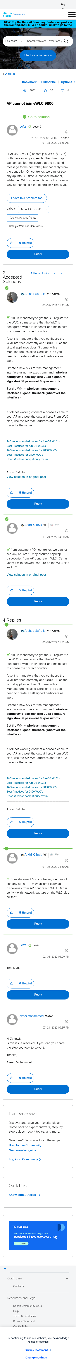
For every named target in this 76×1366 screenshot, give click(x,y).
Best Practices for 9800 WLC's (25, 455)
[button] (12, 243)
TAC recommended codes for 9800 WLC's (32, 450)
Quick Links (15, 1278)
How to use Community (25, 1145)
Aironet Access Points (33, 209)
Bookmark (29, 82)
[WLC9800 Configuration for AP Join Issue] (61, 273)
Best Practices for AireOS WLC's (26, 446)
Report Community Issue (27, 1306)
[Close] (70, 1333)
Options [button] (66, 82)
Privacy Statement (36, 1349)
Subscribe (48, 82)
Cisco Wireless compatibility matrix (27, 459)
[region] (38, 1346)
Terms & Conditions (24, 1316)
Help (16, 1311)
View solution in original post (26, 477)
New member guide (22, 1150)
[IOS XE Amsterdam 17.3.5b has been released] (55, 273)
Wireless (10, 74)
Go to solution (39, 117)
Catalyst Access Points (22, 218)
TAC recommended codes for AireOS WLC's (33, 442)
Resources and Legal (21, 1298)
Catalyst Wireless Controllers (26, 226)
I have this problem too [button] (26, 198)
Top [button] (5, 1269)
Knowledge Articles (23, 1195)
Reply (38, 254)
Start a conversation (38, 55)
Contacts (18, 1286)
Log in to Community (24, 1159)
